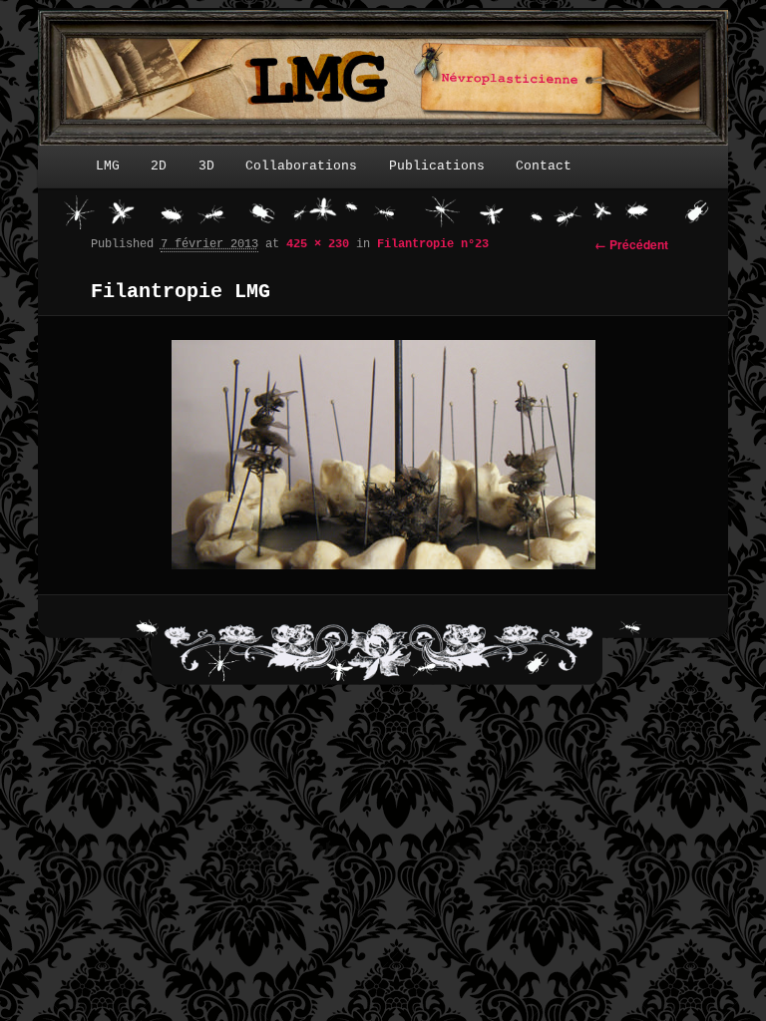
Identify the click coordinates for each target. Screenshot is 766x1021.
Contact (544, 166)
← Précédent (631, 244)
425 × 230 (317, 244)
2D (159, 166)
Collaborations (301, 166)
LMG (108, 166)
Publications (437, 166)
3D (206, 166)
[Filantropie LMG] (383, 454)
